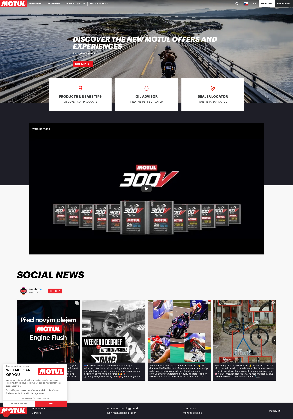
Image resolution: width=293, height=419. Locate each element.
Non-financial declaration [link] (121, 413)
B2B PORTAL (284, 4)
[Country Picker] (246, 3)
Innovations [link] (38, 408)
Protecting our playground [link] (122, 408)
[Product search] (237, 3)
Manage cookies (192, 413)
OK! (51, 403)
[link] (146, 51)
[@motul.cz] (23, 291)
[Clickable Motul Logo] (13, 3)
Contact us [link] (189, 408)
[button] (6, 413)
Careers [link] (36, 413)
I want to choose (19, 403)
